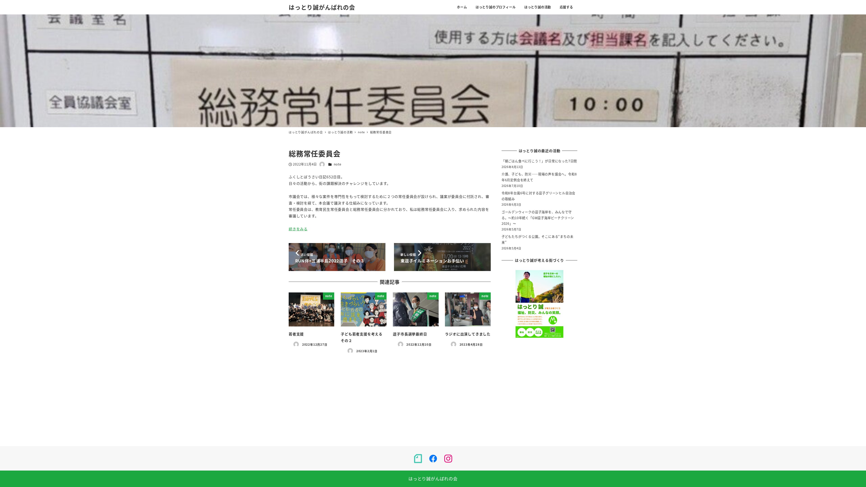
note (337, 164)
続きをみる (298, 229)
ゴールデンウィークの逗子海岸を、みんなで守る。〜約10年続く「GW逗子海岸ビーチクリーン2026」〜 (538, 218)
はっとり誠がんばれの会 (322, 7)
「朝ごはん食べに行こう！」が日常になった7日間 (539, 161)
